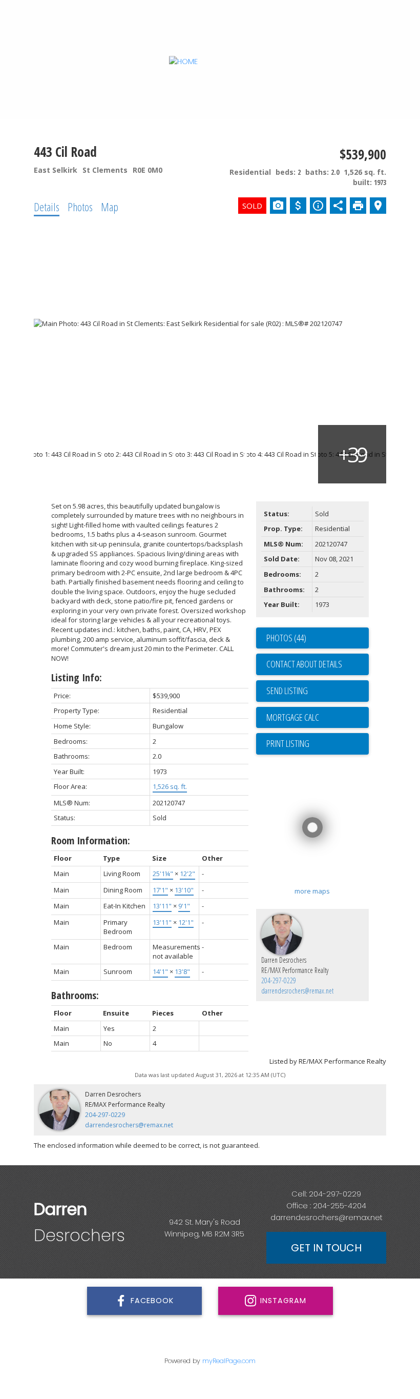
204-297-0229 (278, 980)
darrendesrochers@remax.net (297, 991)
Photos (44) (286, 638)
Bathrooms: (75, 995)
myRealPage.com (229, 1360)
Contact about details (304, 664)
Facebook (152, 1300)
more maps (312, 891)
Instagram (283, 1300)
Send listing (287, 690)
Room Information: (90, 840)
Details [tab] (46, 206)
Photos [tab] (80, 206)
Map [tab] (109, 206)
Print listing (287, 743)
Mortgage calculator (317, 717)
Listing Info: (76, 677)
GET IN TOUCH (326, 1248)
